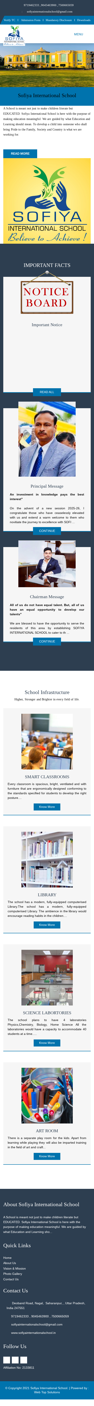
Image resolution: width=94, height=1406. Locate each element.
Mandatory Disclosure (59, 20)
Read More (20, 153)
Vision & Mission (14, 1268)
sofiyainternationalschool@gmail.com (49, 11)
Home (7, 1257)
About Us (9, 1263)
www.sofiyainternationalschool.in (33, 1332)
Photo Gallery (12, 1273)
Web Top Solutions (47, 1392)
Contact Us (11, 1279)
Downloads (84, 20)
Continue (47, 531)
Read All (47, 392)
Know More (47, 807)
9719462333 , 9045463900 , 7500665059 (49, 5)
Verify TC (9, 20)
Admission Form (30, 20)
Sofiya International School (48, 1388)
